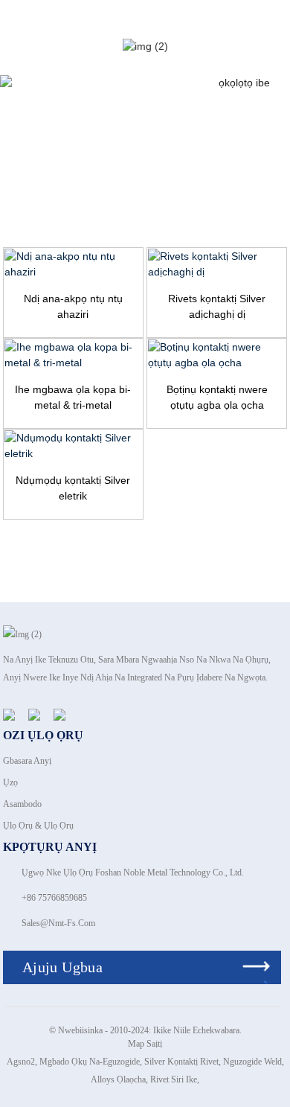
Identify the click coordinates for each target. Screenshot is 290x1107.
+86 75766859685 (54, 898)
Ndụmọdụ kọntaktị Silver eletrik (73, 488)
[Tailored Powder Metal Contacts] (73, 264)
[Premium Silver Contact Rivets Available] (217, 264)
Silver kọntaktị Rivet (181, 1061)
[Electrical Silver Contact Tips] (73, 446)
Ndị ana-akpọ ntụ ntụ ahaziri (73, 306)
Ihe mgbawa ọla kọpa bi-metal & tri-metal (73, 397)
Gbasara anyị (27, 761)
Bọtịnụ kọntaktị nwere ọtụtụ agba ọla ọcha (217, 397)
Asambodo (22, 804)
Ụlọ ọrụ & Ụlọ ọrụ (38, 825)
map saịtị (145, 1044)
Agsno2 (21, 1061)
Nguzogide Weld (252, 1061)
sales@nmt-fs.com (58, 923)
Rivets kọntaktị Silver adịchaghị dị (216, 306)
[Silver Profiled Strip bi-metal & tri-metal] (73, 355)
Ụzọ (10, 782)
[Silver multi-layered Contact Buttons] (217, 355)
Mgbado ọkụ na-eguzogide (89, 1061)
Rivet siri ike (173, 1079)
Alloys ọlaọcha (118, 1079)
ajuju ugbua (62, 967)
